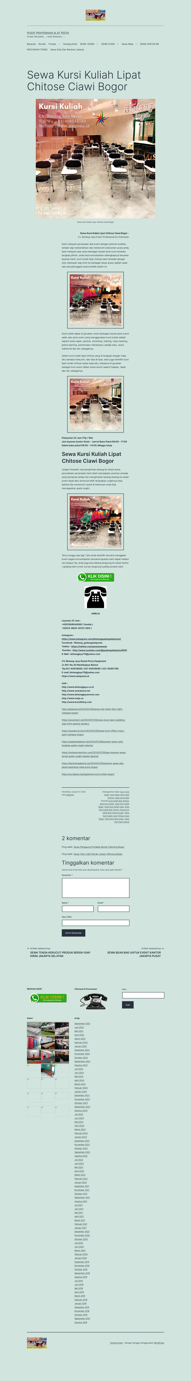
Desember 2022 (81, 1141)
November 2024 (82, 1054)
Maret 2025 (79, 1039)
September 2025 (82, 1023)
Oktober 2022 (81, 1148)
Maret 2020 (79, 1250)
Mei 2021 (78, 1213)
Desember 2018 (81, 1307)
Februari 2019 (80, 1300)
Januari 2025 (80, 1046)
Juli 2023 (78, 1114)
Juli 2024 (78, 1069)
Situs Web (67, 917)
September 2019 (82, 1273)
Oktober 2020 (81, 1239)
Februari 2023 (81, 1133)
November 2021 (81, 1190)
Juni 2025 (79, 1027)
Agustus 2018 (80, 1322)
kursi (122, 792)
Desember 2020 (81, 1231)
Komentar (67, 875)
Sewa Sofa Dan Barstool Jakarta (67, 49)
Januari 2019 (80, 1303)
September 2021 (82, 1197)
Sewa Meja (127, 44)
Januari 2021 (80, 1228)
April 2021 (79, 1216)
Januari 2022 (80, 1182)
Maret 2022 (79, 1175)
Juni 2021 (78, 1209)
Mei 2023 (78, 1122)
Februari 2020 (81, 1254)
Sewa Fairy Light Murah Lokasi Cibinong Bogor (98, 854)
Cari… (124, 989)
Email (101, 903)
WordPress (159, 1343)
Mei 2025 (78, 1031)
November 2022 (82, 1144)
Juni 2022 (79, 1163)
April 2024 (79, 1080)
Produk (52, 44)
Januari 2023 (80, 1137)
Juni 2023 (79, 1118)
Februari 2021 (80, 1224)
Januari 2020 (80, 1258)
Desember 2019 (81, 1262)
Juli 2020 (78, 1243)
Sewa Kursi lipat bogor (114, 819)
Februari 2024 (81, 1088)
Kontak (42, 44)
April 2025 (79, 1035)
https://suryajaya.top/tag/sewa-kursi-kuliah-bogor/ (88, 774)
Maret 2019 (79, 1296)
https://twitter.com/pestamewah (89, 646)
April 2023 (79, 1126)
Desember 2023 (81, 1095)
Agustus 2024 (81, 1065)
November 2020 (82, 1235)
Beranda (31, 44)
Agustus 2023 (80, 1110)
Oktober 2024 (81, 1058)
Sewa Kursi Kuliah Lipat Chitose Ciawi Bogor (114, 816)
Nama (65, 903)
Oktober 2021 (80, 1194)
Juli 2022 (78, 1160)
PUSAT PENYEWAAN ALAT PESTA (48, 33)
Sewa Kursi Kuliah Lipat (114, 807)
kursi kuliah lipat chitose (119, 801)
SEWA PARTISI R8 (149, 44)
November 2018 (81, 1311)
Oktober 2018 (80, 1315)
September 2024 (82, 1061)
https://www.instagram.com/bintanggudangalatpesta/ (91, 639)
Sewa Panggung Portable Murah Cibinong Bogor (99, 847)
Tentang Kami (70, 44)
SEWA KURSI (108, 44)
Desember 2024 (82, 1050)
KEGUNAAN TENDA (37, 49)
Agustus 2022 (80, 1156)
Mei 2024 (78, 1076)
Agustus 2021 (80, 1201)
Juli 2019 (78, 1281)
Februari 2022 (81, 1179)
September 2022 (82, 1152)
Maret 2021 (79, 1220)
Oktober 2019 (80, 1269)
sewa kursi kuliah (122, 798)
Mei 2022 (78, 1167)
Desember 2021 (81, 1186)
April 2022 (79, 1171)
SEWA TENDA (87, 44)
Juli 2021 (78, 1205)
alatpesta (70, 795)
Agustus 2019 (80, 1277)
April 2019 (79, 1292)
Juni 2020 (79, 1247)
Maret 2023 (79, 1129)
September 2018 (82, 1318)
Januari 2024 (80, 1091)
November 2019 (81, 1266)
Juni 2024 (79, 1073)
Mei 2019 (78, 1288)
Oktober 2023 (81, 1103)
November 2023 (82, 1099)
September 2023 (82, 1107)
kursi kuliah (114, 795)
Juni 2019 (78, 1284)
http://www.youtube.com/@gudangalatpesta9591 (100, 650)
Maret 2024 (80, 1084)
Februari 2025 (81, 1042)
